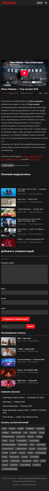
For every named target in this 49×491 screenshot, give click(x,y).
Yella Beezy (15, 461)
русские (4, 159)
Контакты (16, 485)
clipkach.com (34, 159)
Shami (31, 453)
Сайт (3, 308)
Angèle (21, 428)
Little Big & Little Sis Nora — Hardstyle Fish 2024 (32, 190)
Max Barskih (34, 441)
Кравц (5, 465)
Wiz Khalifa (35, 457)
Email (4, 298)
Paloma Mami (21, 449)
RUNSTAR (13, 453)
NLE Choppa (41, 445)
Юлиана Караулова (10, 469)
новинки (38, 156)
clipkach (4, 93)
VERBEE (24, 457)
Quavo (5, 453)
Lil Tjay (5, 441)
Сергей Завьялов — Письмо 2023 (30, 209)
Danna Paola (16, 432)
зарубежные (15, 159)
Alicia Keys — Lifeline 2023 (27, 199)
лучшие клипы (27, 156)
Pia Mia (32, 449)
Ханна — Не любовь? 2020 (27, 370)
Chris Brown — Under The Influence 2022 (31, 230)
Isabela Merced (8, 437)
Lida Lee (31, 437)
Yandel (5, 461)
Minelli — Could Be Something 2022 (31, 239)
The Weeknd (15, 457)
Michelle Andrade (9, 445)
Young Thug (27, 461)
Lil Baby (39, 437)
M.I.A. (12, 441)
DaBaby (5, 432)
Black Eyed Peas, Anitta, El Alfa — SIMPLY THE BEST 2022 (30, 220)
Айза (36, 461)
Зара (43, 461)
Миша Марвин (8, 165)
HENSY (42, 432)
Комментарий (8, 263)
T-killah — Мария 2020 (25, 349)
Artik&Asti (30, 428)
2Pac (4, 428)
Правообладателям (29, 485)
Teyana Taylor (41, 453)
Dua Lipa (33, 432)
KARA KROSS (21, 437)
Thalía (5, 457)
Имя (3, 289)
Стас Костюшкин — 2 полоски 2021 (30, 359)
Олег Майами (25, 465)
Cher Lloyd (40, 428)
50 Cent (12, 428)
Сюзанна (37, 465)
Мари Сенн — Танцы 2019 (27, 380)
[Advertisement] (24, 32)
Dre (26, 432)
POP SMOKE (42, 449)
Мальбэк (14, 465)
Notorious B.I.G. (8, 449)
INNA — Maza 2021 (24, 338)
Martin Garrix (22, 441)
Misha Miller (23, 445)
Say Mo (22, 453)
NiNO (32, 445)
